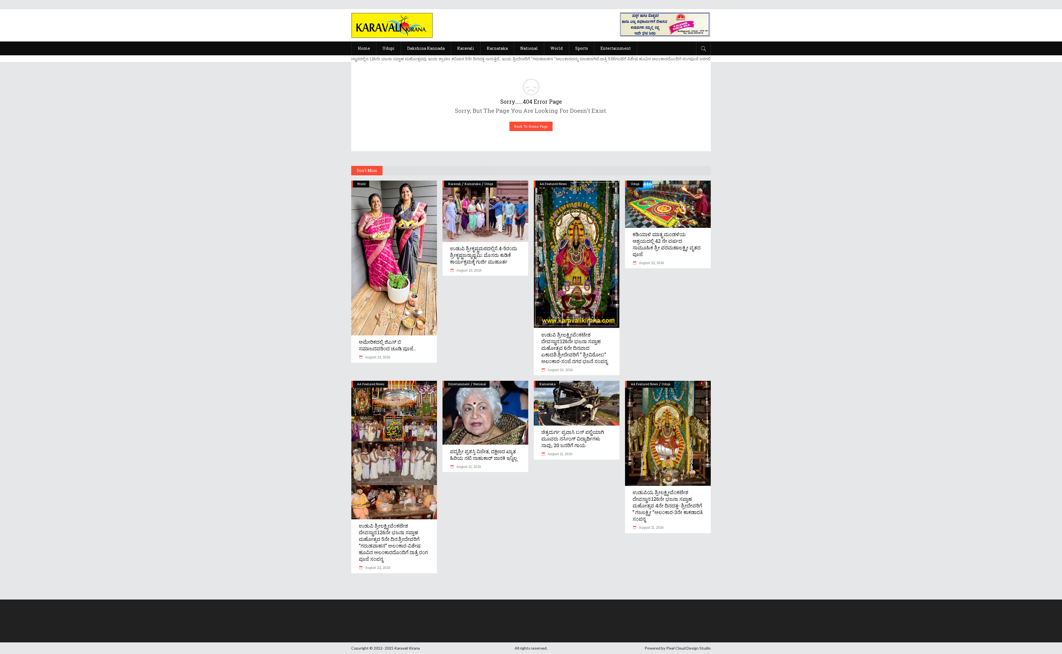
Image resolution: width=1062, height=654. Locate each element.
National (479, 384)
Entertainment (459, 384)
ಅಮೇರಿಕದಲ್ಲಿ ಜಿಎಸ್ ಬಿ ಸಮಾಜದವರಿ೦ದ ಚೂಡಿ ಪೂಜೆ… (387, 345)
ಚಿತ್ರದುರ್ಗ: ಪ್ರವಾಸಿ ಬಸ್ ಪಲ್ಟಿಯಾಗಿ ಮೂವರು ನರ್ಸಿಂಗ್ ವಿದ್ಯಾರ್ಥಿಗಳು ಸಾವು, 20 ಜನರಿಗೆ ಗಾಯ (572, 439)
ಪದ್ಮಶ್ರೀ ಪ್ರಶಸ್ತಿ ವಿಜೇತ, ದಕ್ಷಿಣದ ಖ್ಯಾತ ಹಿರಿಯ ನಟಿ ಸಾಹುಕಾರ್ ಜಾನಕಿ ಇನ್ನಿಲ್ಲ (483, 454)
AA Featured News (553, 184)
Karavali (454, 184)
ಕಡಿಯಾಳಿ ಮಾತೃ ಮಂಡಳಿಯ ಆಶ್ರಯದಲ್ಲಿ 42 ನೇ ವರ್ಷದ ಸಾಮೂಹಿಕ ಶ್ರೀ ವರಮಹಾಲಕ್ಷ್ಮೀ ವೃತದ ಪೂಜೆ (666, 244)
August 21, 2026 (468, 466)
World (361, 184)
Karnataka (473, 184)
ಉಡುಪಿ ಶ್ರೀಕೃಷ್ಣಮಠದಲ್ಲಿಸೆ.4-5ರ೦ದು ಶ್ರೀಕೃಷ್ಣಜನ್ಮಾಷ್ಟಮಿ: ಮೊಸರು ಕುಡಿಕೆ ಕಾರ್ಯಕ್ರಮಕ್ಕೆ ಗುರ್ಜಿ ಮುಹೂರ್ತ (483, 255)
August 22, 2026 (651, 262)
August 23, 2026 (377, 357)
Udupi (489, 184)
